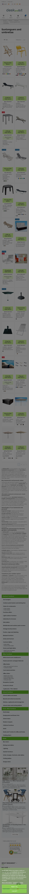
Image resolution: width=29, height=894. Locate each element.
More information (7, 882)
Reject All (14, 887)
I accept (14, 891)
